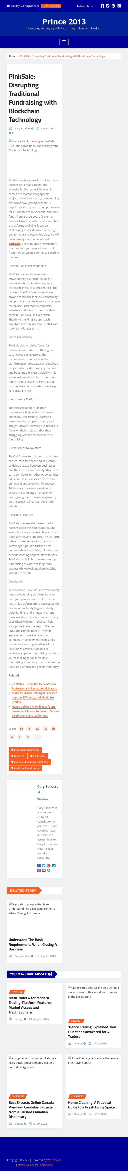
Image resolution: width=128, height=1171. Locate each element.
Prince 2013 (64, 21)
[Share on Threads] (28, 737)
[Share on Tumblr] (20, 737)
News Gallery (26, 1165)
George (18, 1019)
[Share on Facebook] (21, 729)
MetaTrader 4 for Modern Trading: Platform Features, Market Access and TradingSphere (30, 1005)
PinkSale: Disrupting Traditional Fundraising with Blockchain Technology (62, 56)
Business (19, 755)
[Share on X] (29, 729)
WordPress (54, 1160)
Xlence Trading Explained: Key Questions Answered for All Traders (92, 1031)
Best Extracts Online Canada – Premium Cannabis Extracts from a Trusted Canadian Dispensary (33, 1109)
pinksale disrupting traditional (31, 761)
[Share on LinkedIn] (37, 729)
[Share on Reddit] (12, 737)
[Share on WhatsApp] (45, 729)
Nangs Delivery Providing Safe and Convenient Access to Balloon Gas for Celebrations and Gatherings (35, 711)
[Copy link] (38, 737)
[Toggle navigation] (64, 42)
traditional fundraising (27, 768)
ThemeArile (45, 1165)
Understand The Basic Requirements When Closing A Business (33, 944)
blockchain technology (26, 749)
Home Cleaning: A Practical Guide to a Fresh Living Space (91, 1105)
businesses (39, 755)
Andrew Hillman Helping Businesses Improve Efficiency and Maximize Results (34, 697)
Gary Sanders (22, 128)
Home (12, 56)
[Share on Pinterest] (53, 729)
